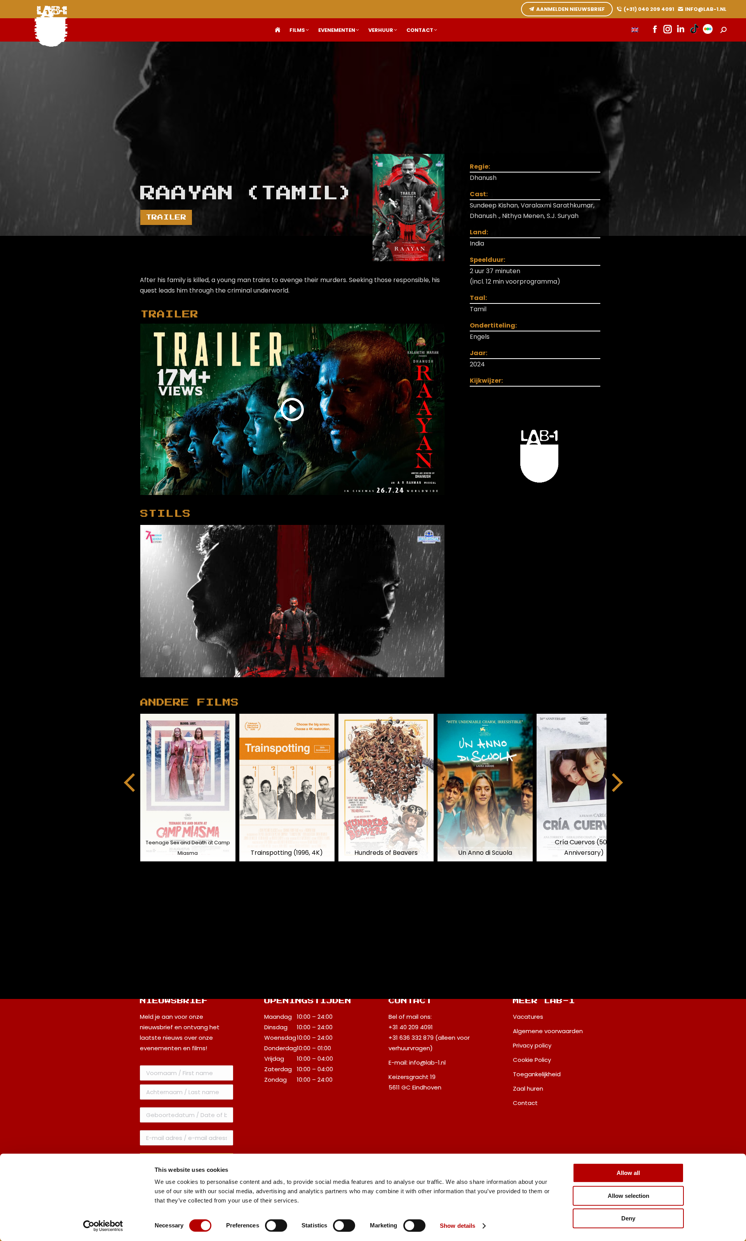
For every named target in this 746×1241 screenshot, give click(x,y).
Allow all (628, 1173)
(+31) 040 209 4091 (649, 9)
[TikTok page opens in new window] (694, 30)
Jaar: (478, 353)
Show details (457, 1225)
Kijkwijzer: (486, 380)
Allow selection (628, 1195)
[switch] (276, 1225)
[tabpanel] (292, 601)
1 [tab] (300, 683)
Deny (628, 1218)
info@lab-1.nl (427, 1062)
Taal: (478, 297)
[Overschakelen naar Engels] (634, 30)
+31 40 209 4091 (411, 1027)
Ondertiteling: (493, 325)
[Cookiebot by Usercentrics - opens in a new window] (103, 1226)
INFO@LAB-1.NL (706, 9)
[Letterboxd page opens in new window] (708, 30)
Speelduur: (487, 259)
